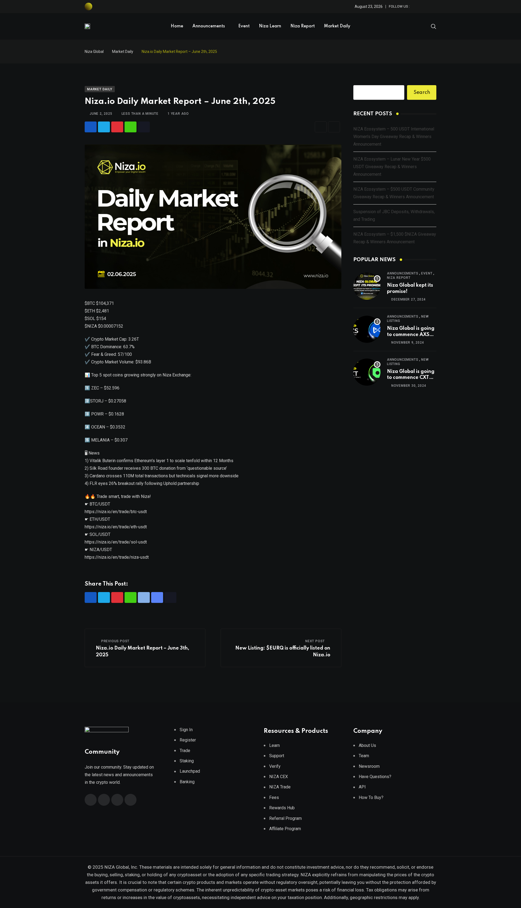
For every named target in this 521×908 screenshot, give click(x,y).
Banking (187, 781)
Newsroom (369, 766)
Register (188, 740)
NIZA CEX (278, 776)
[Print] (334, 127)
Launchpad (190, 771)
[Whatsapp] (130, 127)
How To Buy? (371, 797)
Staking (187, 760)
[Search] (433, 26)
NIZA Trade (280, 786)
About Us (367, 745)
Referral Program (285, 818)
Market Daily (337, 26)
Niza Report (302, 26)
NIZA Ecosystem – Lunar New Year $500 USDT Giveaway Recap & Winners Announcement (392, 166)
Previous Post (115, 641)
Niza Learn (270, 26)
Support (276, 755)
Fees (274, 797)
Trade (185, 750)
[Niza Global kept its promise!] (366, 286)
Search (422, 92)
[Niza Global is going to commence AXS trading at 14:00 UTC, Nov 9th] (366, 329)
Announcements (208, 26)
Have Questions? (375, 776)
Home (177, 26)
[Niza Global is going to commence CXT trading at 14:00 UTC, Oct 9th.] (366, 372)
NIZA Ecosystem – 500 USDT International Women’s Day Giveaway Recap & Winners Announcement (393, 136)
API (362, 786)
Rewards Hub (282, 807)
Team (364, 755)
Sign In (186, 729)
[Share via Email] (321, 127)
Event (244, 26)
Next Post (315, 641)
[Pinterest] (117, 127)
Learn (274, 745)
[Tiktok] (144, 127)
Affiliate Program (285, 828)
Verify (275, 766)
